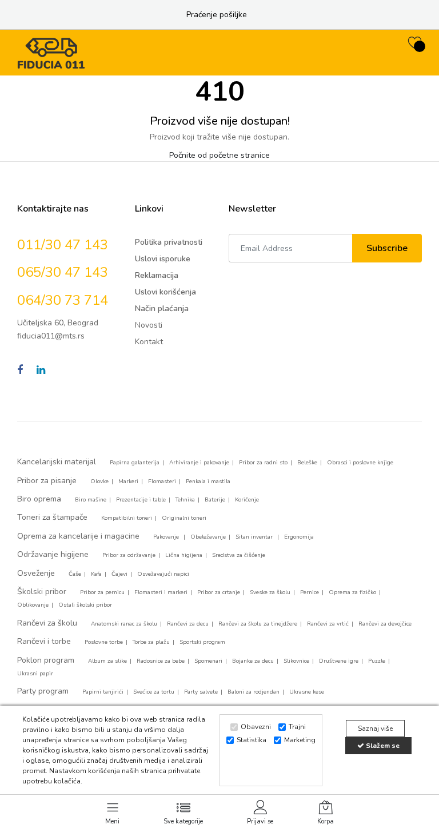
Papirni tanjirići (102, 692)
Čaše (75, 574)
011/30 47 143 (62, 245)
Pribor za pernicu (102, 592)
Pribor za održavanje (128, 555)
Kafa (96, 574)
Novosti (148, 325)
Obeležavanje (208, 537)
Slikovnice (296, 661)
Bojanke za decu (253, 661)
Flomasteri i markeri (160, 592)
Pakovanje (167, 537)
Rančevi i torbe (44, 641)
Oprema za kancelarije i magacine (78, 536)
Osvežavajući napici (163, 574)
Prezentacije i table (141, 500)
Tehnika (185, 500)
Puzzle (376, 661)
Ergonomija (299, 537)
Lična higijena (183, 555)
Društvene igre (338, 661)
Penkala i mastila (208, 481)
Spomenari (208, 661)
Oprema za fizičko (352, 592)
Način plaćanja (162, 308)
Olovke (99, 481)
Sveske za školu (270, 592)
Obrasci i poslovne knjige (360, 463)
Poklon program (45, 660)
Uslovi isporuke (162, 258)
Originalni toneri (184, 518)
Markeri (128, 481)
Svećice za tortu (153, 692)
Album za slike (107, 661)
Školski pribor (41, 591)
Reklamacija (156, 275)
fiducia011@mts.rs (51, 336)
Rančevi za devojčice (385, 624)
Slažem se (382, 745)
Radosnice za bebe (161, 661)
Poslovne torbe (104, 642)
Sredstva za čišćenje (238, 555)
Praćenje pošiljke (216, 14)
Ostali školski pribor (85, 605)
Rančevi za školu (47, 623)
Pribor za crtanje (218, 592)
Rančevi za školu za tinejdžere (257, 624)
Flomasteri (162, 481)
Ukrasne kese (306, 692)
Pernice (309, 592)
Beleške (307, 463)
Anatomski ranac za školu (124, 624)
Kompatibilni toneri (126, 518)
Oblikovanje (33, 605)
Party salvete (201, 692)
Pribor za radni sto (263, 463)
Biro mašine (90, 500)
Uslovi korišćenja (165, 291)
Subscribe (387, 248)
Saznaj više (375, 728)
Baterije (215, 500)
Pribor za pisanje (47, 480)
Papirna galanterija (134, 463)
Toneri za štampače (52, 517)
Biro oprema (39, 498)
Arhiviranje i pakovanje (199, 463)
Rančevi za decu (188, 624)
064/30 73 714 (62, 300)
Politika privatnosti (168, 242)
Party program (43, 691)
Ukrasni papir (35, 674)
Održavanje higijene (53, 554)
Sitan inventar (255, 537)
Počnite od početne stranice (219, 155)
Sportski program (202, 642)
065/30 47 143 (62, 272)
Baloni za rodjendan (254, 692)
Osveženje (36, 573)
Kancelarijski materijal (56, 461)
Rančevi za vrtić (328, 624)
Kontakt (149, 341)
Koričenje (247, 500)
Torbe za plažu (151, 642)
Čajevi (119, 574)
